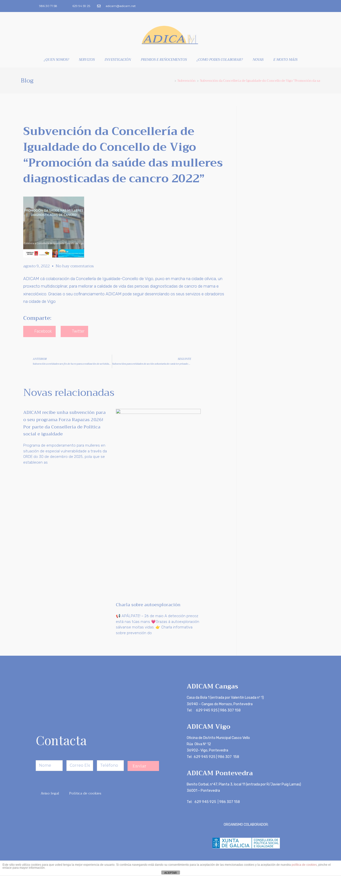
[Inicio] (171, 81)
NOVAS (258, 60)
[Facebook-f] (298, 6)
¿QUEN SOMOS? (56, 60)
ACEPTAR (170, 872)
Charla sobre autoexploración (148, 605)
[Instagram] (306, 6)
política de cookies (304, 864)
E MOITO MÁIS (285, 60)
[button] (39, 331)
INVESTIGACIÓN (118, 60)
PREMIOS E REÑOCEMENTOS (164, 60)
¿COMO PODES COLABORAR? (220, 60)
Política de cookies (85, 793)
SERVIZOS (87, 60)
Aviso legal (50, 793)
